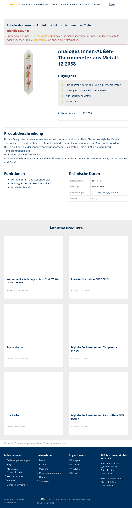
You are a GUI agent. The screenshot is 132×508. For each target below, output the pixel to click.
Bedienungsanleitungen (18, 460)
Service (26, 4)
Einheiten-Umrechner (17, 484)
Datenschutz (53, 499)
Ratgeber (11, 480)
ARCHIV (15, 443)
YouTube (75, 468)
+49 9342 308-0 (115, 478)
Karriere (84, 4)
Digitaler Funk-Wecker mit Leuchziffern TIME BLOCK (97, 417)
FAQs (9, 464)
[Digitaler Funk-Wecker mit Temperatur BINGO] (88, 323)
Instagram (76, 460)
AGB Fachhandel (15, 476)
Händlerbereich (69, 4)
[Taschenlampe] (23, 323)
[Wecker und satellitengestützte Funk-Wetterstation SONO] (23, 255)
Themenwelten (40, 4)
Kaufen (54, 4)
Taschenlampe (15, 347)
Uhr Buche (13, 415)
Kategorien (39, 40)
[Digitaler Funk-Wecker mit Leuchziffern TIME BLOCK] (88, 391)
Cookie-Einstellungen (82, 499)
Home (7, 443)
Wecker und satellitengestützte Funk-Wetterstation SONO (33, 280)
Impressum (66, 499)
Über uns (43, 468)
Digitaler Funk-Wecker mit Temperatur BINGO (94, 349)
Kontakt (95, 4)
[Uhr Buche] (23, 391)
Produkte (15, 4)
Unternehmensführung (50, 472)
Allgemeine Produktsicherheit (15, 470)
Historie (43, 477)
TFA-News (44, 481)
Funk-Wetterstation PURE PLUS (90, 279)
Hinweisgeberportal (45, 503)
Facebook (75, 464)
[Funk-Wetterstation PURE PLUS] (88, 255)
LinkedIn (75, 472)
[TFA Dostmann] (116, 499)
